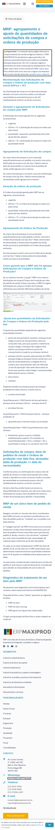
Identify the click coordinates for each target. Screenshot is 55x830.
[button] (24, 4)
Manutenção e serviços (13, 692)
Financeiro (7, 738)
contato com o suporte (39, 74)
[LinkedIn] (8, 646)
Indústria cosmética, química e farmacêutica (22, 677)
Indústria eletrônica (11, 667)
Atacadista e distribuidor (14, 687)
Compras (7, 713)
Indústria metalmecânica (14, 658)
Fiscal (5, 743)
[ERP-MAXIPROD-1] (11, 4)
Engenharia (8, 723)
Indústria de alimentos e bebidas (17, 682)
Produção (7, 728)
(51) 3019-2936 (15, 786)
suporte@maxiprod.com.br (19, 803)
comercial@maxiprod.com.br (20, 800)
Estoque (6, 718)
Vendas (6, 703)
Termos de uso (9, 808)
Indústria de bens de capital (15, 662)
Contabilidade (9, 747)
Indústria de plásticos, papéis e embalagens (22, 672)
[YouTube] (12, 646)
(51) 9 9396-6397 (15, 792)
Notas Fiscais (9, 708)
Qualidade (7, 733)
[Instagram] (16, 646)
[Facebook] (4, 646)
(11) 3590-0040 (15, 789)
